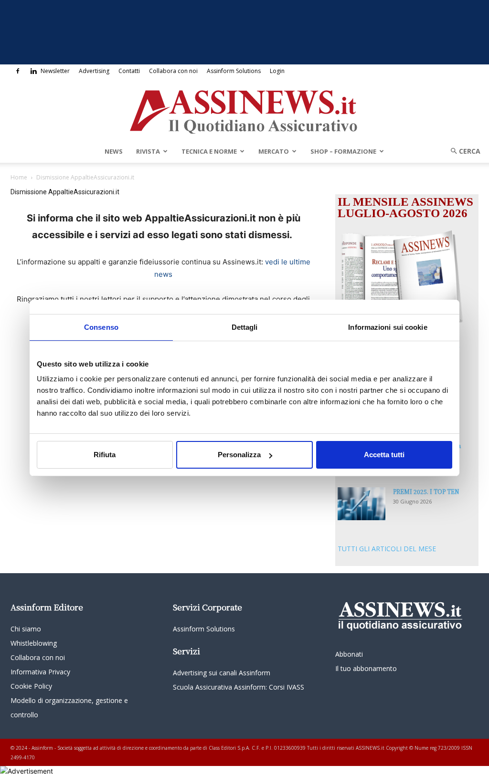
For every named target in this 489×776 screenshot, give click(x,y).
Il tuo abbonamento (366, 668)
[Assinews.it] (244, 109)
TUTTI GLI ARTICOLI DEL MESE (387, 548)
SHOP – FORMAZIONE (343, 151)
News (114, 151)
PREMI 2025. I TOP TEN (426, 491)
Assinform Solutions (234, 71)
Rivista (148, 151)
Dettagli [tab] (245, 327)
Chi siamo (26, 628)
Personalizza (239, 455)
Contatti (129, 71)
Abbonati (349, 654)
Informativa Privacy (40, 671)
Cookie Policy (31, 686)
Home (19, 177)
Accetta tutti (384, 455)
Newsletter (55, 71)
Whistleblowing (34, 643)
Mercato (273, 151)
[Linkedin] (33, 71)
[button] (462, 151)
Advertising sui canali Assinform (221, 672)
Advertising (94, 71)
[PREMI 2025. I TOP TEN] (361, 503)
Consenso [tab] (101, 327)
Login (277, 71)
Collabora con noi (173, 71)
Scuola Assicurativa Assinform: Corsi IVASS (238, 687)
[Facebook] (18, 71)
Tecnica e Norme (209, 151)
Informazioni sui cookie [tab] (387, 327)
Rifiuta (105, 455)
